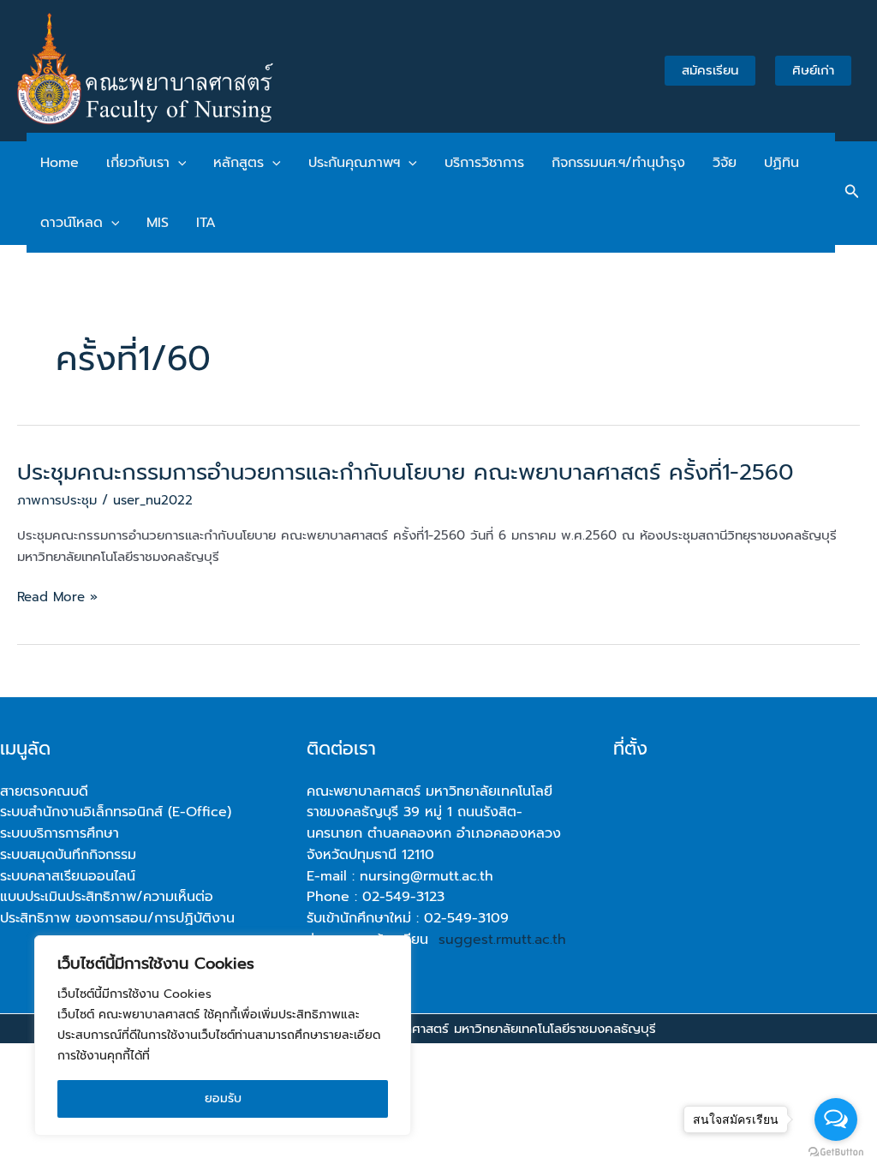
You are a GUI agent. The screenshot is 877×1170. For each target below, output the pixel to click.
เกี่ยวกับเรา (138, 162)
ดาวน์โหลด (71, 222)
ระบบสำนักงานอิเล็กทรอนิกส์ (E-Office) (115, 812)
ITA (206, 222)
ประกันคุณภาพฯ (354, 162)
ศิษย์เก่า (813, 70)
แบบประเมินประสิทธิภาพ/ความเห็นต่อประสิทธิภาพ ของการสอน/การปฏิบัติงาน (117, 907)
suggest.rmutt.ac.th (502, 939)
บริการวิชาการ (484, 162)
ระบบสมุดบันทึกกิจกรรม (68, 855)
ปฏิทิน (781, 162)
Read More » (57, 597)
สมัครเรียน (710, 70)
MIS (157, 222)
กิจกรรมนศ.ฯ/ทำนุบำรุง (618, 162)
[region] (222, 1035)
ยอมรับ (223, 1098)
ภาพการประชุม (57, 500)
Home (59, 162)
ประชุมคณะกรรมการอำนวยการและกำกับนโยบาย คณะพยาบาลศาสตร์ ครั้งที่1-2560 (405, 472)
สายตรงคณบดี (44, 791)
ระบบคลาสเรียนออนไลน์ (67, 876)
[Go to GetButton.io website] (835, 1152)
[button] (178, 163)
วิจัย (725, 162)
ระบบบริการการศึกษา (59, 833)
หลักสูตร (238, 162)
